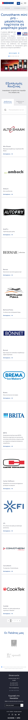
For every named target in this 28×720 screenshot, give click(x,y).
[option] (14, 649)
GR (18, 3)
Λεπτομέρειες (7, 154)
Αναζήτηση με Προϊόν (20, 102)
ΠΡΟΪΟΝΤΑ (7, 8)
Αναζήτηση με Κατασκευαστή (8, 102)
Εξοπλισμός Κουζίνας (20, 8)
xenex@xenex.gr (15, 687)
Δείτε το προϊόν (13, 53)
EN (21, 3)
